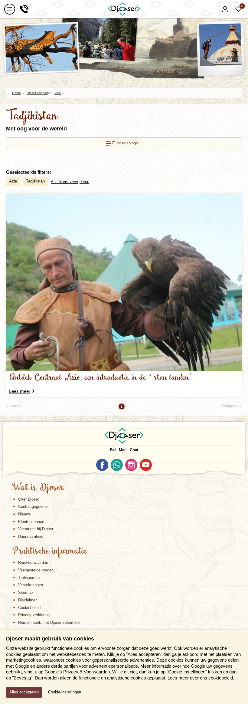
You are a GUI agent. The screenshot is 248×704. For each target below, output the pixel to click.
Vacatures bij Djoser (35, 529)
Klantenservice (31, 521)
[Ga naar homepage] (124, 9)
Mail (123, 450)
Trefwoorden (29, 577)
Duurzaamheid (30, 536)
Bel (113, 450)
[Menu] (9, 9)
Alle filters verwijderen (70, 181)
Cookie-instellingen (64, 692)
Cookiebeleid (29, 607)
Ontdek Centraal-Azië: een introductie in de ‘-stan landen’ (100, 377)
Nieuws (24, 514)
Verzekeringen (30, 585)
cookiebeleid (220, 677)
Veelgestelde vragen (36, 570)
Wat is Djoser (38, 488)
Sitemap (25, 592)
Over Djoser (28, 499)
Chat (134, 450)
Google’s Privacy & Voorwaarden (77, 671)
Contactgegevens (33, 506)
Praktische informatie (49, 551)
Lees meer (19, 391)
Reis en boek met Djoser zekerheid (49, 622)
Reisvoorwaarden (33, 562)
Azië (13, 181)
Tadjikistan (35, 181)
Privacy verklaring (34, 615)
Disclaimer (27, 600)
